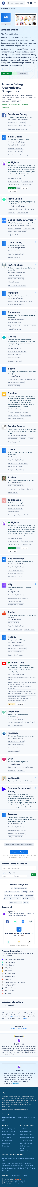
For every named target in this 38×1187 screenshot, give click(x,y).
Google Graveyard (26, 1143)
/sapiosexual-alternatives (10, 498)
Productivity (29, 895)
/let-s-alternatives (7, 757)
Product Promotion (8, 1117)
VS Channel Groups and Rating (14, 959)
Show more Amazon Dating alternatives (19, 844)
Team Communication (16, 902)
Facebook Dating (29, 55)
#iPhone (25, 104)
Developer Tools (18, 1158)
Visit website (6, 73)
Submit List (6, 1143)
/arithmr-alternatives (8, 475)
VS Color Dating (9, 973)
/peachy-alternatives (8, 635)
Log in (4, 873)
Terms (25, 1175)
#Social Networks (14, 104)
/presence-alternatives (9, 731)
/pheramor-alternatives (9, 709)
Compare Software (8, 1131)
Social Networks (28, 899)
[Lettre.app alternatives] (4, 778)
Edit (4, 69)
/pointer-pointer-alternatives (11, 424)
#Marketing (5, 107)
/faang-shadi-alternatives (10, 263)
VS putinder (8, 968)
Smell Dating (6, 57)
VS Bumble (8, 971)
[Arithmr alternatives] (4, 478)
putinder (18, 65)
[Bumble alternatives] (4, 394)
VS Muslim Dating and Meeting (14, 982)
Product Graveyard (26, 1140)
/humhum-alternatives (9, 291)
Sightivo (18, 1044)
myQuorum (6, 65)
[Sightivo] (4, 163)
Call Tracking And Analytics (11, 891)
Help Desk (10, 1163)
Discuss (27, 1117)
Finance (32, 1168)
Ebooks (32, 891)
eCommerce (15, 1165)
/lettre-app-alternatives (9, 776)
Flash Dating (21, 57)
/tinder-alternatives (8, 610)
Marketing (8, 895)
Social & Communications (12, 899)
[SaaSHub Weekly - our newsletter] (27, 3)
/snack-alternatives (8, 366)
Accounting (6, 1165)
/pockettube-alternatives (10, 660)
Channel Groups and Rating (22, 63)
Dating (24, 892)
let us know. (24, 1019)
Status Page (22, 73)
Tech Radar (23, 1129)
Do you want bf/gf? (8, 1005)
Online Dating (18, 895)
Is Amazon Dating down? (19, 1028)
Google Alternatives (26, 1134)
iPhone (26, 902)
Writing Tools (29, 1165)
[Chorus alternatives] (4, 337)
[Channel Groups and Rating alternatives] (4, 789)
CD (4, 243)
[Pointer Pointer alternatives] (4, 427)
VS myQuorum (9, 965)
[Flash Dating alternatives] (4, 199)
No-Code (8, 1158)
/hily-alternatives (7, 582)
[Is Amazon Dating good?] (14, 73)
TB (4, 559)
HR (22, 1165)
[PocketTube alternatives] (4, 663)
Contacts (20, 1117)
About (33, 1117)
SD (4, 137)
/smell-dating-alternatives (10, 134)
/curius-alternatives (8, 447)
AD (6, 17)
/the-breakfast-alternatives (10, 556)
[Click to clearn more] (19, 1074)
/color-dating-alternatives (10, 240)
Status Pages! (6, 1137)
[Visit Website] (35, 114)
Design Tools (29, 1158)
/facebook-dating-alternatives (11, 112)
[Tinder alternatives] (4, 613)
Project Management (9, 1168)
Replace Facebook (26, 1131)
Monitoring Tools (22, 1168)
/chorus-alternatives (8, 334)
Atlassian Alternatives (27, 1137)
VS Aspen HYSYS (10, 985)
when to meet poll (17, 1183)
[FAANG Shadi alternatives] (4, 265)
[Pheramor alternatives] (4, 712)
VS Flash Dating (9, 962)
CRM (4, 1163)
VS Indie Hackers (10, 988)
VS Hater (7, 993)
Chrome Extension (8, 1134)
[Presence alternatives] (4, 733)
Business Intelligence (21, 888)
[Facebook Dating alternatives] (4, 115)
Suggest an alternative (19, 852)
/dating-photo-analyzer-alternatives (13, 218)
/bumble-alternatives (8, 391)
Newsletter (5, 1146)
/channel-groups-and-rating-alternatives (15, 786)
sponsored (16, 1083)
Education (5, 1170)
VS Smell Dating (9, 976)
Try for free (12, 188)
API (3, 1120)
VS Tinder (7, 979)
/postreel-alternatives (9, 812)
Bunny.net (18, 1179)
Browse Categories (8, 1129)
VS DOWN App (9, 991)
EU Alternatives (14, 1017)
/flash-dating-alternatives (10, 196)
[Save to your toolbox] (6, 24)
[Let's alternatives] (4, 759)
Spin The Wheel (20, 1181)
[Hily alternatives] (4, 585)
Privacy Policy (15, 1175)
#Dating (4, 104)
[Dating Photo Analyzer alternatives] (4, 220)
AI (11, 888)
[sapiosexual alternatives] (4, 500)
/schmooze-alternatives (9, 310)
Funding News (7, 1140)
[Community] (31, 3)
